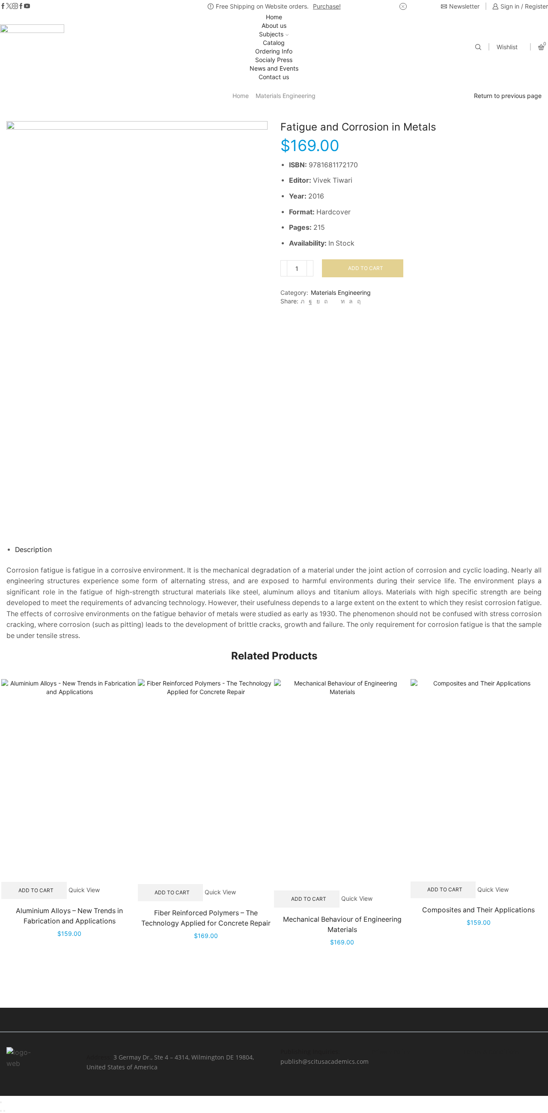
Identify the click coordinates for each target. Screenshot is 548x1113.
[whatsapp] (351, 301)
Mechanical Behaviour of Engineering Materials (342, 924)
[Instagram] (15, 6)
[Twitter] (9, 6)
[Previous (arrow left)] (1, 1111)
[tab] (33, 550)
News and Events (274, 68)
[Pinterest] (326, 301)
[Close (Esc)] (1, 1102)
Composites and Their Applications (478, 910)
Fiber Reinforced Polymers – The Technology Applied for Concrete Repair (206, 918)
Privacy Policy (391, 1052)
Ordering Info (273, 51)
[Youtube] (27, 6)
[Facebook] (3, 6)
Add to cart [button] (36, 890)
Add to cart (365, 268)
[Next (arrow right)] (4, 1111)
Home (274, 17)
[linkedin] (343, 301)
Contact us (274, 76)
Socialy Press (273, 59)
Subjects (271, 34)
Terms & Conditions (491, 1052)
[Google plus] (21, 6)
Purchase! (327, 6)
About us (274, 25)
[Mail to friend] (334, 301)
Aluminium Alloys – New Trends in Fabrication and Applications (69, 916)
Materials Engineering (286, 95)
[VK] (318, 301)
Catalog (274, 42)
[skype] (357, 301)
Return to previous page (508, 95)
